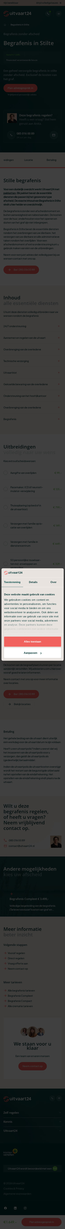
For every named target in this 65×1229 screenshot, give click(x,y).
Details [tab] (33, 582)
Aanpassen (30, 652)
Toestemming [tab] (12, 582)
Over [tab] (53, 582)
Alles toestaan (32, 641)
